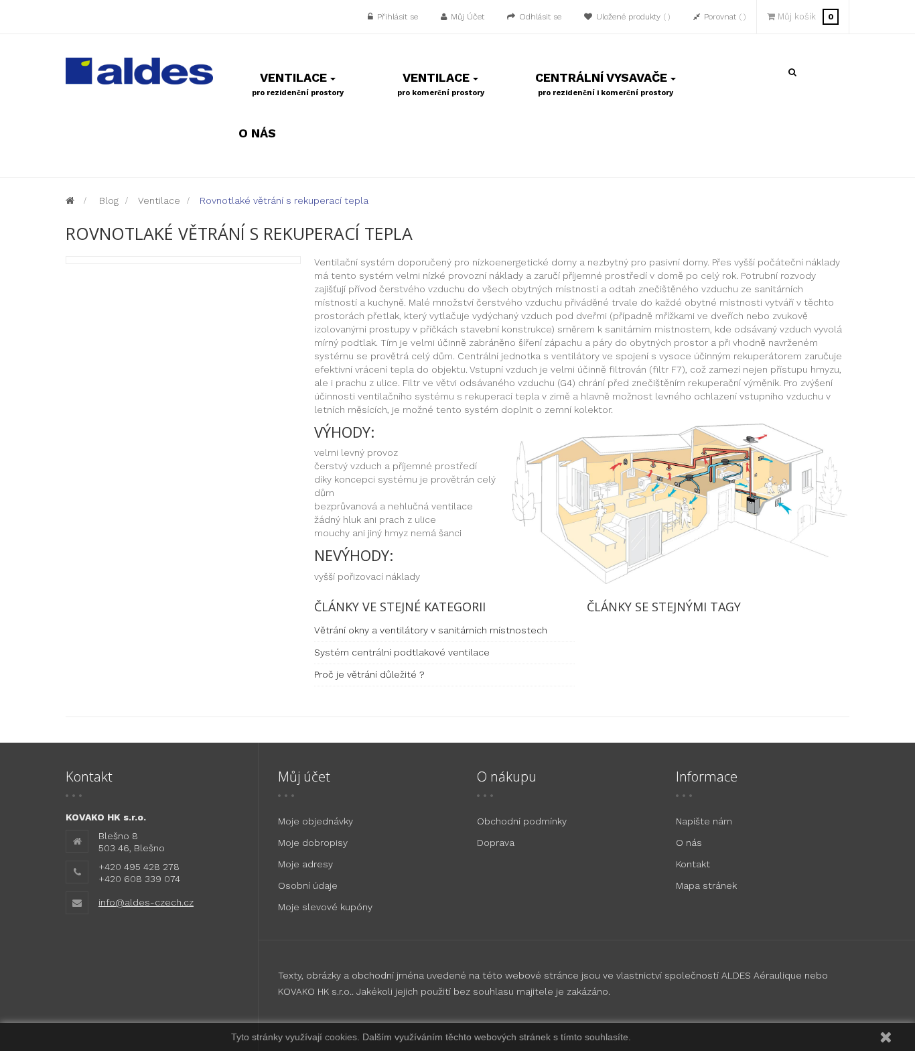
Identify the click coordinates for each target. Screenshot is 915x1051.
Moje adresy (305, 864)
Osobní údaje (308, 885)
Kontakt (693, 864)
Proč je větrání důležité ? (369, 674)
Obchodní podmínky (522, 821)
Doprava (495, 842)
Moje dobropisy (313, 842)
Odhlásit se (540, 16)
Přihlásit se (397, 16)
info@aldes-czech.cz (146, 902)
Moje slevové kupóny (325, 907)
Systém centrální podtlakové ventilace (402, 652)
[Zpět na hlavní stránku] (70, 200)
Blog (109, 200)
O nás (689, 842)
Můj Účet (467, 16)
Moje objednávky (315, 821)
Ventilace (159, 200)
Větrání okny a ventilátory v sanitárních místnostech (430, 630)
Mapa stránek (706, 885)
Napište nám (704, 821)
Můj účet (304, 776)
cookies (341, 1037)
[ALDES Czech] (139, 69)
